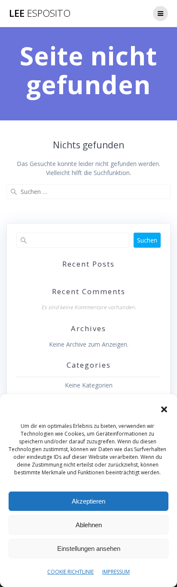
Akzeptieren (88, 501)
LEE (39, 13)
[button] (164, 409)
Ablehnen (89, 525)
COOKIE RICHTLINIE (70, 571)
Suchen (147, 240)
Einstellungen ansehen (88, 548)
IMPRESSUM (116, 571)
